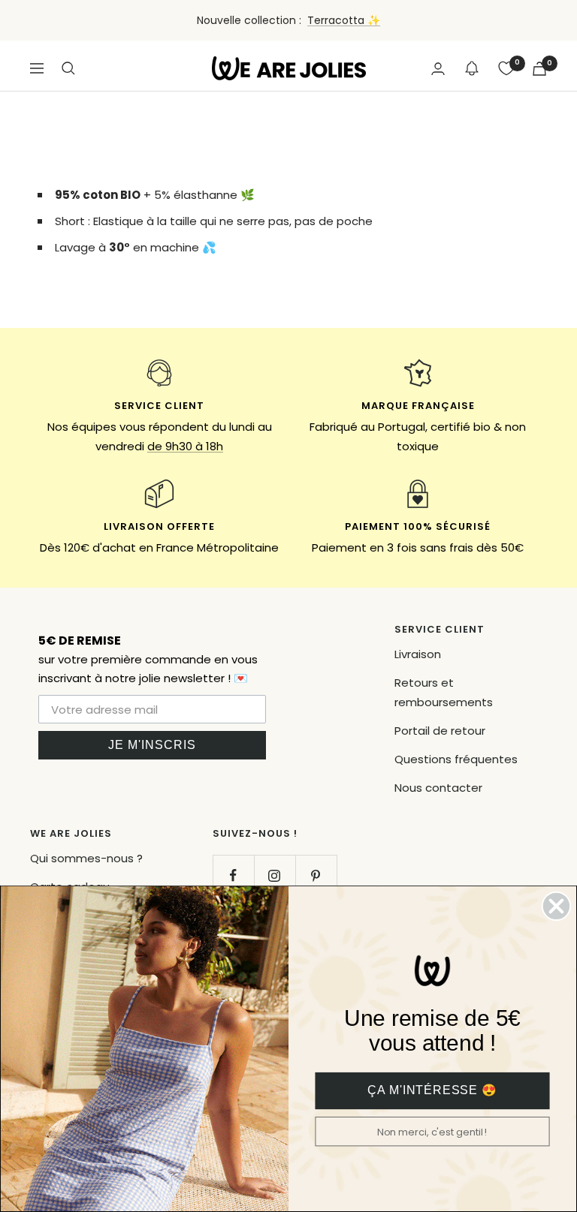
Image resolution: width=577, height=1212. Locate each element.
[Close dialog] (556, 906)
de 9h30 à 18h (185, 446)
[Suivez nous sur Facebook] (233, 875)
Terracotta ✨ (343, 20)
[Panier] (539, 69)
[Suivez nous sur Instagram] (274, 875)
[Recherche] (68, 68)
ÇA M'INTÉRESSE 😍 (432, 1090)
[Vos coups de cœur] (506, 68)
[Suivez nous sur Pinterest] (316, 875)
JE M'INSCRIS (152, 744)
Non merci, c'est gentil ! (432, 1132)
